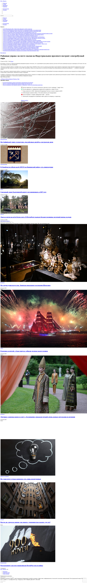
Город (12, 61)
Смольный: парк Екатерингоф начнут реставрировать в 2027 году (20, 32)
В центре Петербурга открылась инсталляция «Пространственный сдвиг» (21, 50)
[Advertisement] (39, 430)
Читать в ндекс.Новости (7, 79)
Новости (5, 3)
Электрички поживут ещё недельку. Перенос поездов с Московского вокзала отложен (24, 38)
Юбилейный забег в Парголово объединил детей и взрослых (17, 28)
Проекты (5, 6)
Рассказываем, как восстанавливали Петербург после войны (22, 565)
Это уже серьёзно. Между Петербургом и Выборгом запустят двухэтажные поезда (23, 34)
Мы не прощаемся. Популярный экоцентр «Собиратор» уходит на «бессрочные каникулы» (23, 84)
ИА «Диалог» (3, 1)
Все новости (3, 52)
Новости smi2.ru (24, 100)
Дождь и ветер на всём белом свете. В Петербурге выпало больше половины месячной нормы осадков (27, 33)
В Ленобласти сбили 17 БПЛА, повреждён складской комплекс (19, 44)
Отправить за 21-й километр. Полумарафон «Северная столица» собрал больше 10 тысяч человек (26, 41)
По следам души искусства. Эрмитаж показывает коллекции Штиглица (25, 285)
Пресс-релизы (6, 573)
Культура (2, 282)
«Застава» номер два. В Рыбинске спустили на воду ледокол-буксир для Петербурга (23, 36)
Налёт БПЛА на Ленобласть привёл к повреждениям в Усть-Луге (19, 39)
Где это (2, 519)
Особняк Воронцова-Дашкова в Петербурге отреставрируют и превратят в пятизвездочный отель (26, 49)
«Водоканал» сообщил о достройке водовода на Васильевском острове (21, 47)
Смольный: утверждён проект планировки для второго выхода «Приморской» (22, 46)
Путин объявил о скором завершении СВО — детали (36, 94)
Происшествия (4, 139)
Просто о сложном (5, 476)
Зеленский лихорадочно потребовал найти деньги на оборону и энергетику (41, 96)
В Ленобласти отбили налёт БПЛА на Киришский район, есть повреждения (22, 30)
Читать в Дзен (16, 79)
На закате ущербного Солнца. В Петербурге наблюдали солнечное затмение (22, 40)
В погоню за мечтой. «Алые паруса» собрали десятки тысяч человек (24, 351)
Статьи (4, 4)
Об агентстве (6, 8)
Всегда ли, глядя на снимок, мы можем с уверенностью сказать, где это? (25, 522)
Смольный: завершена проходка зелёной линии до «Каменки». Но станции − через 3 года (25, 43)
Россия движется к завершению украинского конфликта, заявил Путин (40, 89)
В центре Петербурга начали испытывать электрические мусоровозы (18, 82)
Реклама (5, 9)
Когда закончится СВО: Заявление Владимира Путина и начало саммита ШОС (42, 91)
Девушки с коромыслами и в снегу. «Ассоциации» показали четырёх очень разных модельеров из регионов (38, 417)
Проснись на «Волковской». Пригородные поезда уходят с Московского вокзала (23, 42)
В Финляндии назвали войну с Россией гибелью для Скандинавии (39, 92)
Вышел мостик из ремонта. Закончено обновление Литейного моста (20, 35)
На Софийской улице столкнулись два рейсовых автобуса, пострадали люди (22, 31)
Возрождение (3, 562)
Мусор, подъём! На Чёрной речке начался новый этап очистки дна (17, 83)
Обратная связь (6, 572)
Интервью (5, 5)
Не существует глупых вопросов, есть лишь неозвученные (21, 479)
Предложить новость (5, 220)
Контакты (5, 571)
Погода (2, 214)
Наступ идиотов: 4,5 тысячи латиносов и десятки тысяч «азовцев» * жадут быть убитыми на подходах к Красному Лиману (42, 88)
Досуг (2, 348)
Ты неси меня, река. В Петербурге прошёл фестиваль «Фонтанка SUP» (21, 48)
